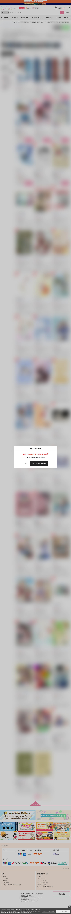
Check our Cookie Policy (48, 911)
